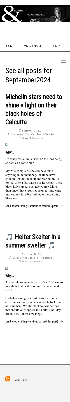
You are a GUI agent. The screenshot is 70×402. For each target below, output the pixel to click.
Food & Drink (43, 134)
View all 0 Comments (32, 138)
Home (10, 46)
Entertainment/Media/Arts (23, 134)
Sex (52, 134)
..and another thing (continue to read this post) (31, 206)
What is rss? (21, 380)
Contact (58, 46)
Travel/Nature (45, 257)
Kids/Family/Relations (23, 257)
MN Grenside (33, 46)
